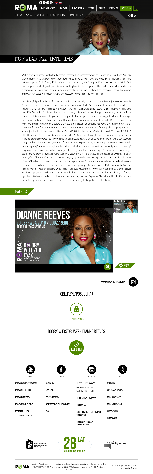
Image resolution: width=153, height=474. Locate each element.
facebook (61, 376)
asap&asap (123, 465)
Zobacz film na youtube (76, 319)
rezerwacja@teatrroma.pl (129, 468)
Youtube (30, 376)
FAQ (47, 411)
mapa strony (49, 464)
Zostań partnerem (22, 397)
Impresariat (112, 418)
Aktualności (51, 383)
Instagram (91, 376)
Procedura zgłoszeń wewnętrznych (84, 423)
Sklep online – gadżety (86, 398)
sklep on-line (94, 464)
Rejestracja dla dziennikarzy (58, 404)
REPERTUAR (126, 8)
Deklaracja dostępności (24, 415)
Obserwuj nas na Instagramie (113, 282)
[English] (56, 3)
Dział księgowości (114, 404)
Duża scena (38, 15)
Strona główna (23, 15)
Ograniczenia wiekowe (84, 387)
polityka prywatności (63, 464)
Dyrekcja (111, 383)
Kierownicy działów (115, 390)
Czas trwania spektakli (85, 391)
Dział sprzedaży (114, 397)
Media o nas (50, 390)
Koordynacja (112, 411)
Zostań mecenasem (23, 390)
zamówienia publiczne (80, 464)
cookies (103, 464)
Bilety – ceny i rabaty (85, 383)
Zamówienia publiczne (24, 404)
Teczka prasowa (52, 397)
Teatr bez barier (22, 411)
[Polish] (60, 3)
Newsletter (123, 376)
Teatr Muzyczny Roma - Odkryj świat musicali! (27, 5)
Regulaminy (81, 405)
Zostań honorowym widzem (26, 383)
